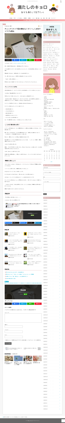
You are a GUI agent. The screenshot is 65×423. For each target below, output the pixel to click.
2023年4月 (45, 303)
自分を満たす (46, 67)
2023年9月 (45, 288)
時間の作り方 (30, 283)
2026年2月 (45, 203)
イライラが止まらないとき (48, 45)
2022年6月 (45, 332)
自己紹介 (11, 18)
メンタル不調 (49, 50)
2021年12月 (45, 347)
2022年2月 (45, 341)
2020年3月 (45, 397)
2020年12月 (45, 376)
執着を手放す (46, 55)
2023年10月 (45, 285)
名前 (6, 324)
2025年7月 (45, 223)
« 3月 (51, 161)
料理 (46, 18)
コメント (7, 312)
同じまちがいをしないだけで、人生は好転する (15, 272)
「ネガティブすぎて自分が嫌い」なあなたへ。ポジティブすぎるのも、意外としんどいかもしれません (16, 241)
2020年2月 (45, 400)
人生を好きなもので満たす (48, 52)
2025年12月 (45, 209)
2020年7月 (45, 388)
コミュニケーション (56, 47)
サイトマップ (53, 18)
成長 (53, 62)
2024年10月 (45, 250)
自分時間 (51, 67)
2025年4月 (45, 232)
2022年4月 (45, 335)
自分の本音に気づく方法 (10, 278)
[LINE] (25, 294)
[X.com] (21, 294)
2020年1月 (45, 403)
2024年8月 (45, 256)
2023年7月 (45, 294)
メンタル (33, 18)
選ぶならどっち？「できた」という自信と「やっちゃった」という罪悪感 (20, 274)
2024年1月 (45, 276)
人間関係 (29, 18)
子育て (15, 18)
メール (6, 329)
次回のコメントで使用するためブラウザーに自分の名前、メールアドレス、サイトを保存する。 (23, 340)
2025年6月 (45, 226)
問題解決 (12, 283)
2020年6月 (45, 391)
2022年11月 (45, 317)
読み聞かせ (46, 70)
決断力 (45, 65)
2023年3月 (45, 306)
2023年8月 (45, 291)
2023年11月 (45, 282)
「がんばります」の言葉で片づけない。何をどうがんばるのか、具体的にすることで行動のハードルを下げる (35, 248)
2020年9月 (45, 382)
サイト (6, 334)
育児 (57, 65)
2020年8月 (45, 385)
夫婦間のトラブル (17, 283)
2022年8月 (45, 326)
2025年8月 (45, 220)
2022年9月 (45, 323)
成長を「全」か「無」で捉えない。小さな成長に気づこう (17, 276)
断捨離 (57, 62)
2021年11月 (45, 350)
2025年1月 (45, 241)
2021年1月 (45, 373)
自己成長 (4, 24)
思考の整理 (49, 62)
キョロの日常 (7, 283)
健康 (49, 18)
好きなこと (46, 57)
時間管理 (25, 18)
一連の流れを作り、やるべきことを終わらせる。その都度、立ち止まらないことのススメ (35, 234)
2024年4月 (45, 267)
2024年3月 (45, 270)
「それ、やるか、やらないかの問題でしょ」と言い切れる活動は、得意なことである (35, 256)
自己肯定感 (39, 283)
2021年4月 (45, 370)
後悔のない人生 (24, 283)
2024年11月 (45, 247)
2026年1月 (45, 206)
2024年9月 (45, 253)
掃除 (44, 18)
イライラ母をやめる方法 (47, 47)
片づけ (49, 65)
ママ (45, 50)
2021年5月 (45, 367)
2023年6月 (45, 297)
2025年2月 (45, 238)
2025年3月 (45, 235)
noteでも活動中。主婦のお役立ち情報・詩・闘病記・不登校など (32, 20)
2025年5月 (45, 229)
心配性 (45, 62)
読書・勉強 (37, 18)
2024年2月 (45, 273)
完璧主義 (48, 60)
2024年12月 (45, 244)
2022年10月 (45, 320)
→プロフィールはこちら (17, 63)
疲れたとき (53, 65)
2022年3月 (45, 338)
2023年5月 (45, 300)
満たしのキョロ (30, 420)
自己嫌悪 (35, 283)
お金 (41, 18)
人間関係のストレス (56, 52)
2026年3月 (45, 200)
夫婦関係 (58, 55)
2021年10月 (45, 353)
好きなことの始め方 (52, 57)
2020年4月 (45, 394)
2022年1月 (45, 344)
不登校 (54, 50)
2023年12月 (45, 279)
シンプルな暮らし (19, 18)
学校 (45, 60)
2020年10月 (45, 379)
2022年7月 (45, 329)
